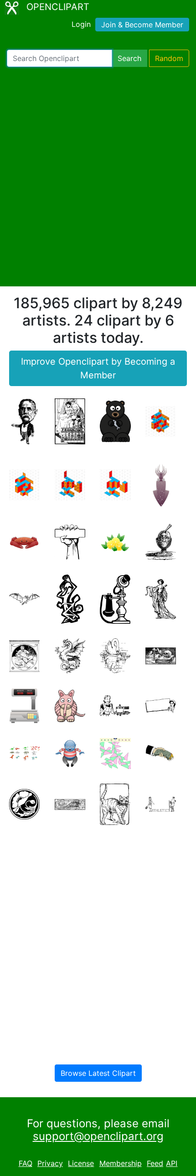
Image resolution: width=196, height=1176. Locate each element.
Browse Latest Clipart (98, 1073)
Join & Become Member (142, 24)
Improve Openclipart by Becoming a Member (98, 368)
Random (169, 58)
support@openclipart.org (98, 1136)
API (171, 1163)
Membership (120, 1163)
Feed (155, 1163)
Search (129, 58)
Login (81, 24)
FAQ (25, 1163)
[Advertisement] (98, 177)
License (81, 1163)
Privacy (50, 1163)
